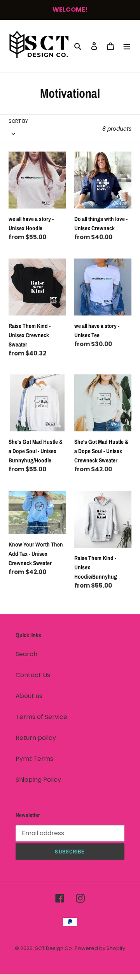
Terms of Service (41, 716)
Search (26, 654)
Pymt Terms (34, 758)
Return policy (36, 737)
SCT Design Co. (54, 948)
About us (29, 695)
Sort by (18, 121)
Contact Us (33, 675)
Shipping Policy (38, 779)
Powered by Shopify (100, 948)
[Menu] (127, 45)
